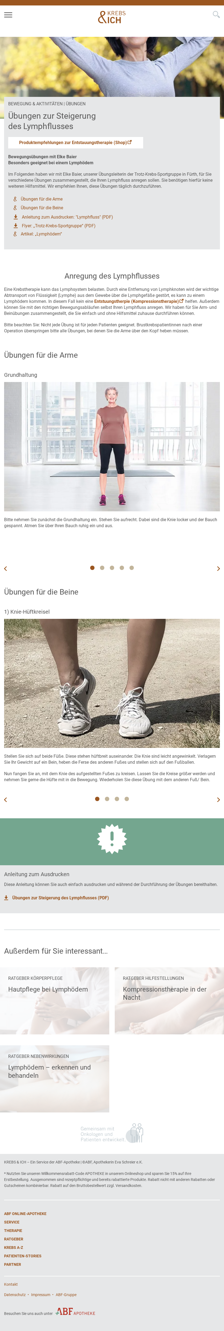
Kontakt (11, 1284)
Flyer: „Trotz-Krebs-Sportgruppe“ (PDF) (59, 225)
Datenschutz (15, 1295)
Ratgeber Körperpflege (35, 978)
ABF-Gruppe (66, 1295)
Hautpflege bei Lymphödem (48, 989)
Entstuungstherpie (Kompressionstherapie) (136, 301)
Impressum (40, 1295)
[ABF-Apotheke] (75, 1311)
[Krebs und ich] (112, 17)
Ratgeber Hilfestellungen (153, 978)
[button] (218, 568)
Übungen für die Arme (42, 199)
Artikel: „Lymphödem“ (41, 234)
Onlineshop (134, 1173)
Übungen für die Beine (42, 207)
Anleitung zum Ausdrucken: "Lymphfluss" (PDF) (67, 217)
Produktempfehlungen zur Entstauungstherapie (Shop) (73, 142)
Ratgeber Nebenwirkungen (38, 1056)
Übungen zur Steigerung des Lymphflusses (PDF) (60, 897)
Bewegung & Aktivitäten (35, 103)
